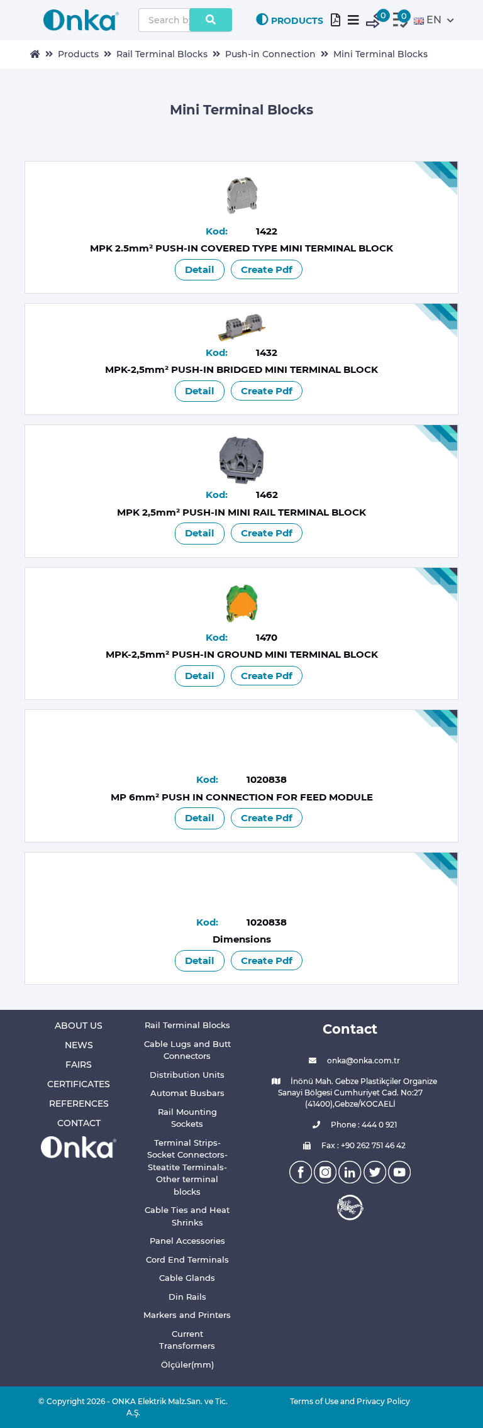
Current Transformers (187, 1340)
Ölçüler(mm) (187, 1364)
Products (78, 54)
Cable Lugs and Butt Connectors (187, 1050)
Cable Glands (187, 1278)
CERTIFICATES (78, 1084)
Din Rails (187, 1297)
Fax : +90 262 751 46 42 (362, 1145)
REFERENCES (79, 1103)
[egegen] (350, 1207)
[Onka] (78, 1147)
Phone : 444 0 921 (363, 1124)
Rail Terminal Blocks (162, 54)
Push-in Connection (270, 54)
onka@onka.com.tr (362, 1060)
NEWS (79, 1045)
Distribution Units (187, 1075)
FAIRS (78, 1064)
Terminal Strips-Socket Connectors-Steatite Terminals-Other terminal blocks (187, 1167)
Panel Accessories (187, 1241)
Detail (199, 269)
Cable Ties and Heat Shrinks (187, 1216)
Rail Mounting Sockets (187, 1118)
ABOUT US (79, 1025)
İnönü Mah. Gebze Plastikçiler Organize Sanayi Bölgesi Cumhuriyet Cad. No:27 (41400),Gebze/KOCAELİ (357, 1093)
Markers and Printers (187, 1315)
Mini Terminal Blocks (380, 54)
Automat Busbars (187, 1093)
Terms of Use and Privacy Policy (350, 1401)
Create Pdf (266, 269)
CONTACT (79, 1123)
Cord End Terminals (187, 1259)
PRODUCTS (297, 20)
